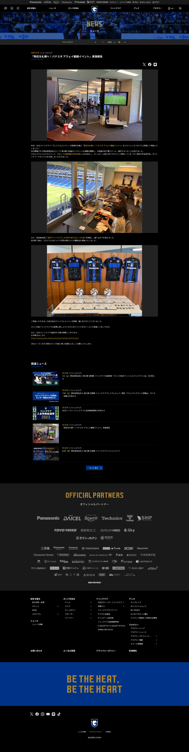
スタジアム (36, 614)
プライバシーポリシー (106, 650)
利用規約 (133, 650)
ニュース (52, 8)
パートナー (69, 617)
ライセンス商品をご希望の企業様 (144, 617)
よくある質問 (69, 650)
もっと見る (93, 467)
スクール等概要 (137, 643)
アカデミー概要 (137, 640)
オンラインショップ (138, 606)
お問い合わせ (36, 650)
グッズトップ (136, 602)
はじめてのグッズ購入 (139, 614)
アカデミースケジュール (140, 636)
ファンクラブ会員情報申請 (108, 621)
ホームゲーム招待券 (106, 617)
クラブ (67, 606)
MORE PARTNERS (94, 583)
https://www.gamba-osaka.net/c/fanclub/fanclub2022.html (55, 338)
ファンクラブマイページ (107, 610)
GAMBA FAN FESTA (105, 629)
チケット (35, 606)
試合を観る (31, 8)
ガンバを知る (73, 8)
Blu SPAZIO (135, 610)
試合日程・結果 (38, 602)
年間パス (101, 606)
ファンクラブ (115, 8)
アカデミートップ (138, 628)
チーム (67, 602)
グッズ (136, 8)
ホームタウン (70, 610)
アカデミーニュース (138, 632)
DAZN (34, 610)
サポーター (69, 614)
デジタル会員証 (104, 614)
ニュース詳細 (37, 624)
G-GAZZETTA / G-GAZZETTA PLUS (111, 625)
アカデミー (157, 8)
